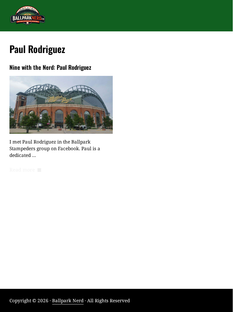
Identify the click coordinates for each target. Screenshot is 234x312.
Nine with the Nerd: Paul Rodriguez (50, 67)
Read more (25, 170)
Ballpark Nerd (67, 300)
